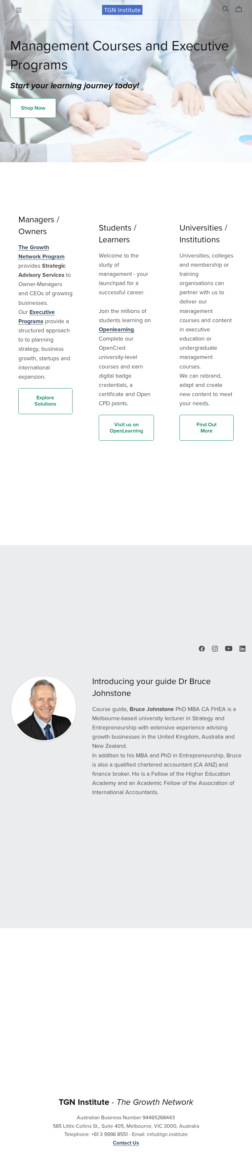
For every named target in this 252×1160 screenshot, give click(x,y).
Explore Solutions (45, 400)
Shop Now (33, 108)
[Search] (225, 9)
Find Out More (207, 427)
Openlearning (116, 329)
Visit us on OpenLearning (126, 427)
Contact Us (126, 1143)
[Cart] (241, 9)
